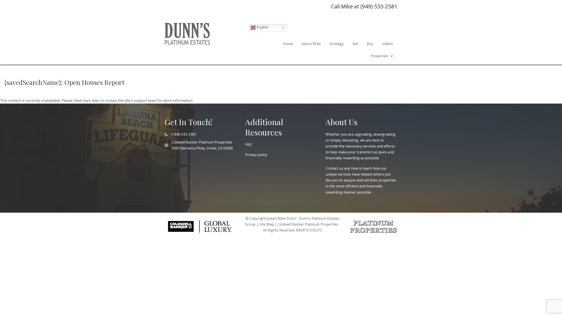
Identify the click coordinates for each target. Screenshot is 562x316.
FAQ (248, 144)
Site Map (266, 224)
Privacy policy (256, 154)
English (262, 27)
